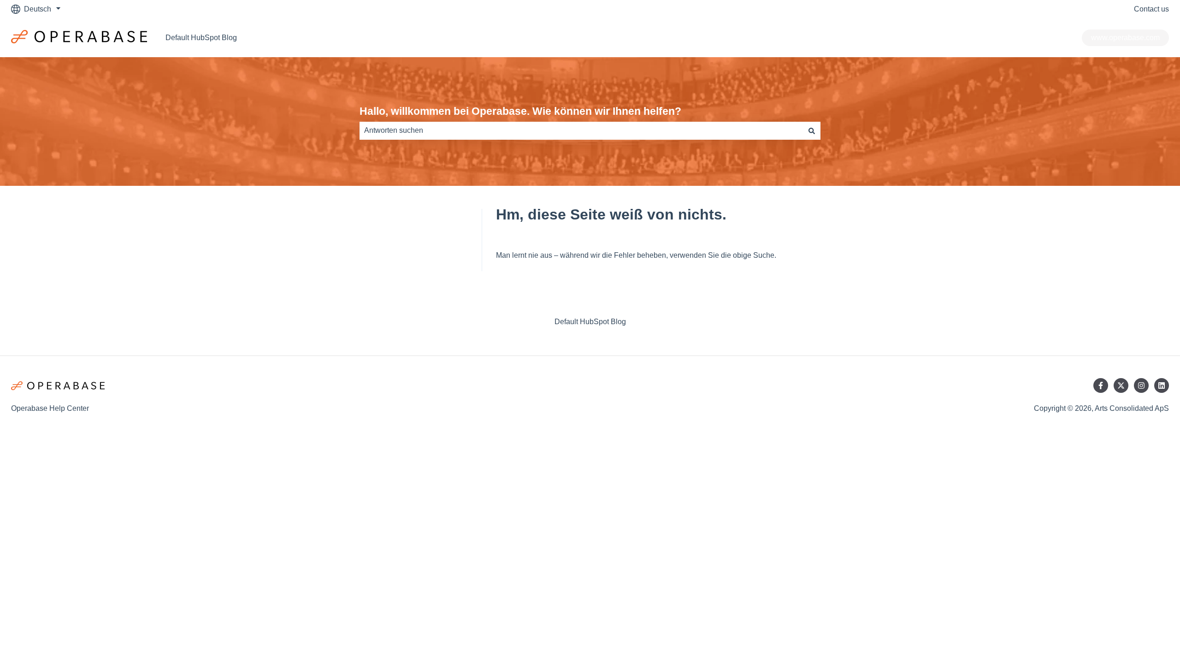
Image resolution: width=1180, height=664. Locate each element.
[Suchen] (811, 130)
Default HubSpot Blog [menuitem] (590, 322)
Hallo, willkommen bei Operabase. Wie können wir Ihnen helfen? (520, 111)
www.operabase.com (1125, 38)
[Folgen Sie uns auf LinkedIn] (1161, 385)
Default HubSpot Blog (201, 38)
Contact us (1151, 9)
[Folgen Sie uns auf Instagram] (1141, 385)
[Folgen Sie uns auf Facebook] (1100, 385)
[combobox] (581, 130)
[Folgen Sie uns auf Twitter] (1121, 385)
